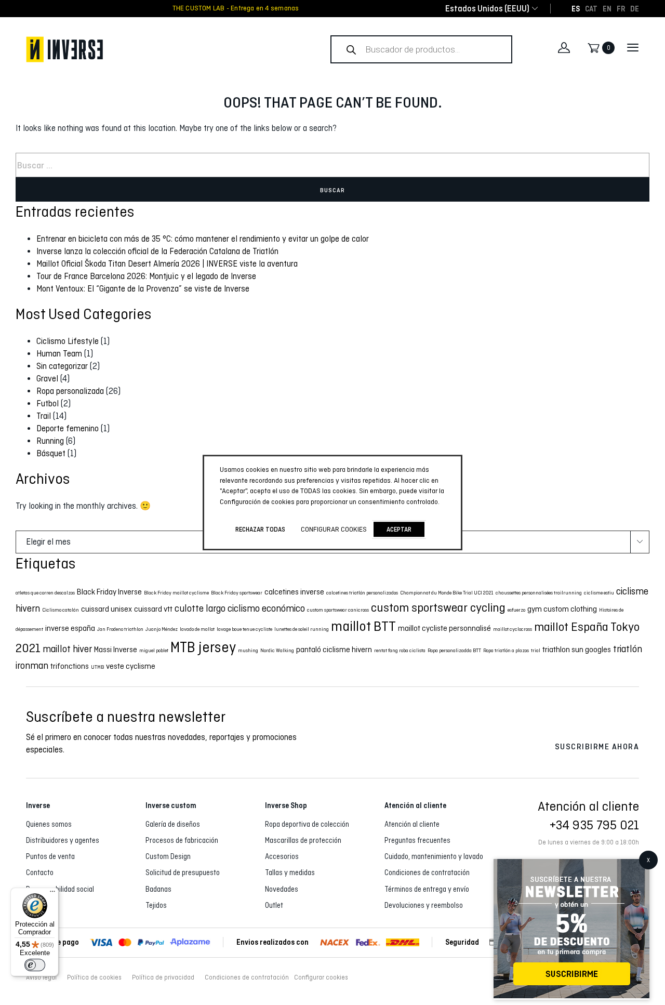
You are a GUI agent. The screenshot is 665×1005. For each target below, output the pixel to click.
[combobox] (487, 9)
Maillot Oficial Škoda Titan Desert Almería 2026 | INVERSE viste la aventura (167, 264)
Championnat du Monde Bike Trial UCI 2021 (447, 593)
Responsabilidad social (60, 889)
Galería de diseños (172, 824)
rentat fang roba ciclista (399, 650)
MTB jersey (203, 647)
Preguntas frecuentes (417, 840)
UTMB (97, 667)
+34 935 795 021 (594, 824)
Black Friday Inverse (109, 591)
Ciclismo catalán (60, 610)
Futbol (47, 403)
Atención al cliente (412, 824)
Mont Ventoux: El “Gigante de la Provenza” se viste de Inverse (142, 289)
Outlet (274, 905)
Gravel (47, 379)
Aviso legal (41, 977)
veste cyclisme (130, 666)
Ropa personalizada (70, 391)
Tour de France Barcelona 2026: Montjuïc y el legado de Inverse (146, 276)
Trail (43, 416)
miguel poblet (153, 650)
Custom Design (168, 856)
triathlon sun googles (576, 649)
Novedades (281, 889)
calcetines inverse (294, 591)
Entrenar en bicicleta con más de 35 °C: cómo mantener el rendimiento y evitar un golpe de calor (202, 239)
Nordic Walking (277, 650)
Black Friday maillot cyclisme (176, 593)
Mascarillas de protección (303, 840)
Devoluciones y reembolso (423, 905)
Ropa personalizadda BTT (454, 650)
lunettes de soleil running (301, 629)
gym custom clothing (562, 608)
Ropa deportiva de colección (307, 824)
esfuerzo (516, 610)
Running (50, 441)
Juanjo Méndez (161, 629)
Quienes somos (49, 824)
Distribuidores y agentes (62, 840)
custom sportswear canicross (338, 610)
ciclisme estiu (599, 593)
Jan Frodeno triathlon (120, 629)
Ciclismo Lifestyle (67, 341)
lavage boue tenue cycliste (244, 629)
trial (535, 650)
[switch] (34, 965)
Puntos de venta (50, 856)
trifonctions (69, 666)
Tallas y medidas (290, 872)
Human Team (59, 354)
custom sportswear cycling (438, 607)
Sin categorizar (62, 366)
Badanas (158, 889)
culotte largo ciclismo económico (240, 608)
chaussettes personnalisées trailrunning (539, 593)
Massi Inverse (115, 649)
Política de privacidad (163, 977)
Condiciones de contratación (427, 872)
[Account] (563, 47)
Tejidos (156, 905)
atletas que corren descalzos (45, 593)
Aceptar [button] (399, 529)
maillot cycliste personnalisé (444, 628)
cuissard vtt (153, 608)
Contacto (40, 872)
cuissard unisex (106, 608)
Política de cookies (94, 977)
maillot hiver (67, 648)
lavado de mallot (197, 629)
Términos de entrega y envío (426, 889)
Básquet (50, 453)
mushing (248, 650)
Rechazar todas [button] (260, 529)
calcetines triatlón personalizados (362, 593)
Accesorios (282, 856)
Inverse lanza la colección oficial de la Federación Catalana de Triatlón (157, 251)
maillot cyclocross (512, 629)
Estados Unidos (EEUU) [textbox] (487, 9)
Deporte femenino (67, 428)
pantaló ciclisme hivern (334, 649)
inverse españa (70, 628)
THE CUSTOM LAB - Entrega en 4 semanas (235, 8)
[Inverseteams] (153, 49)
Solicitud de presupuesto (182, 872)
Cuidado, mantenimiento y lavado (433, 856)
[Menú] (52, 894)
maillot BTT (363, 626)
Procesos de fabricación (181, 840)
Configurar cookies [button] (321, 977)
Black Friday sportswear (236, 593)
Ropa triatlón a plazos (506, 650)
